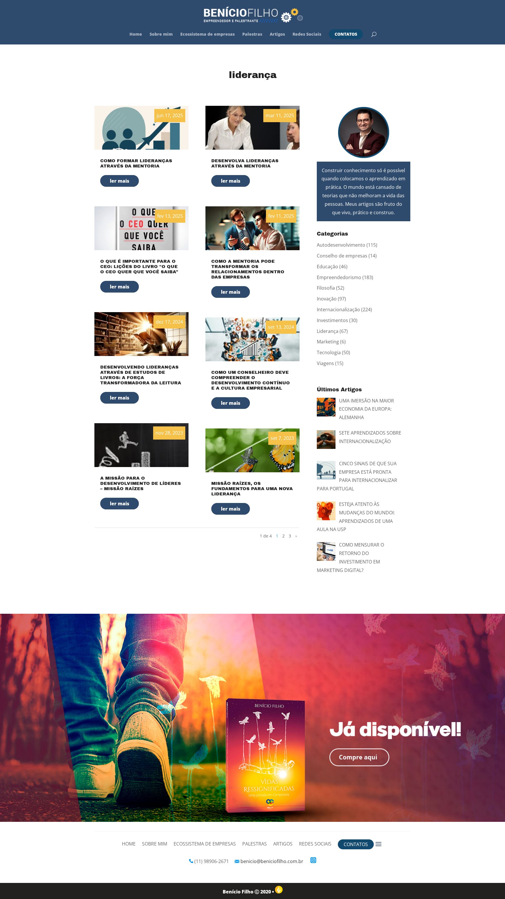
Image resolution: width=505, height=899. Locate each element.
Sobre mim (161, 34)
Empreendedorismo (339, 277)
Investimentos (332, 320)
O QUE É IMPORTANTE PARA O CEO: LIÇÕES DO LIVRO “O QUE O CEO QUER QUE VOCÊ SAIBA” (139, 266)
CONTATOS (346, 34)
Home (135, 34)
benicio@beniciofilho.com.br (272, 861)
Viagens (325, 363)
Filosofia (326, 288)
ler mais (119, 181)
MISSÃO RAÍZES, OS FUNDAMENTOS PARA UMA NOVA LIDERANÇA (252, 488)
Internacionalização (338, 309)
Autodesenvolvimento (341, 245)
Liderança (327, 331)
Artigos (277, 34)
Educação (327, 266)
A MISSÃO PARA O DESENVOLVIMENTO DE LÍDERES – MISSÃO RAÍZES (140, 483)
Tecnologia (329, 352)
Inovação (327, 298)
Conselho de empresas (342, 256)
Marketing (328, 341)
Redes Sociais (307, 34)
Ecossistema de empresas (207, 34)
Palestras (252, 34)
